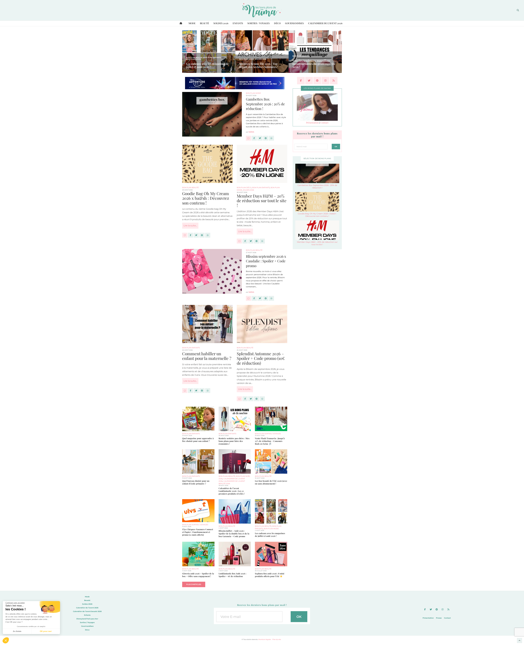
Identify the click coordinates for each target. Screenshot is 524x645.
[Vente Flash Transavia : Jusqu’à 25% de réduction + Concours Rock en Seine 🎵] (271, 419)
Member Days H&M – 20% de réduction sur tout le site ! (261, 200)
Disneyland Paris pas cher (87, 619)
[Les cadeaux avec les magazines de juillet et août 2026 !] (271, 511)
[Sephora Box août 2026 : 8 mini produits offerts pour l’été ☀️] (271, 554)
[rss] (333, 80)
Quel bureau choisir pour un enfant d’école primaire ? (195, 482)
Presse (439, 618)
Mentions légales (264, 639)
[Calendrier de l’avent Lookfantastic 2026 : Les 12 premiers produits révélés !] (235, 461)
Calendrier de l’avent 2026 (325, 23)
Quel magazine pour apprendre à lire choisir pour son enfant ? (198, 439)
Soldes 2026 (220, 23)
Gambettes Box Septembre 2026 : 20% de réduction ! (265, 104)
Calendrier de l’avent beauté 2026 (87, 611)
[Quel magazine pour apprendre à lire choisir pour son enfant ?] (198, 419)
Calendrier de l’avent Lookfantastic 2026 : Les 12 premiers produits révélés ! (232, 491)
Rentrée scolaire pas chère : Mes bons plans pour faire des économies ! (234, 441)
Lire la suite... (190, 225)
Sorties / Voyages (258, 23)
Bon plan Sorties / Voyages (268, 434)
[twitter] (309, 80)
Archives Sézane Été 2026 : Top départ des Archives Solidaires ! (258, 65)
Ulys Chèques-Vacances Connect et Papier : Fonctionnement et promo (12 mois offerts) (197, 532)
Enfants (238, 23)
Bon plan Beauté (194, 57)
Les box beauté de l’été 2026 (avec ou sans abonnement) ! (271, 482)
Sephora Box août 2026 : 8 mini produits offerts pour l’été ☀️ (269, 575)
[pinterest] (317, 80)
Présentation (312, 122)
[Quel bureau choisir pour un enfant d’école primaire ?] (198, 461)
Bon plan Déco (244, 187)
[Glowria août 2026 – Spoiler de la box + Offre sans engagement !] (198, 554)
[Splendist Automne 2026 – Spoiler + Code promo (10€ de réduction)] (262, 324)
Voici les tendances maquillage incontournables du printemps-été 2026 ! (313, 64)
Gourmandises (294, 23)
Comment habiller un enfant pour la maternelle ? (206, 356)
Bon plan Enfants (212, 57)
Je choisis (17, 631)
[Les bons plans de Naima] (262, 10)
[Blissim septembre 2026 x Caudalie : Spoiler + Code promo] (248, 298)
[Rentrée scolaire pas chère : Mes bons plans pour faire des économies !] (235, 419)
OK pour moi (46, 631)
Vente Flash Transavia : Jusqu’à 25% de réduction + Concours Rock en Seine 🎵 (270, 441)
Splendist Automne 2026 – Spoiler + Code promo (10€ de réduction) (261, 358)
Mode (192, 23)
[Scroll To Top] (519, 640)
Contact (324, 122)
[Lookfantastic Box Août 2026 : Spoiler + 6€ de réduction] (235, 554)
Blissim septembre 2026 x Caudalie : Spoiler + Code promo (266, 261)
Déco (277, 23)
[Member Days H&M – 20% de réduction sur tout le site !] (262, 164)
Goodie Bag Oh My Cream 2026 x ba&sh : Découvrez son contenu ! (205, 198)
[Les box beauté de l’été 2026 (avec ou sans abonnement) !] (271, 461)
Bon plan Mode (193, 59)
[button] (5, 640)
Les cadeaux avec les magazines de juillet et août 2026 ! (207, 65)
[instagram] (325, 80)
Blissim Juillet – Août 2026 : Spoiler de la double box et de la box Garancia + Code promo (234, 533)
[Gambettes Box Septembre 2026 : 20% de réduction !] (248, 138)
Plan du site (276, 639)
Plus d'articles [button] (193, 584)
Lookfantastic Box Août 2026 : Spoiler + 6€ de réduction (232, 575)
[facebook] (301, 80)
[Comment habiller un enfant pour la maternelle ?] (207, 324)
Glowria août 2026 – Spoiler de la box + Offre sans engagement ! (198, 575)
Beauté (204, 23)
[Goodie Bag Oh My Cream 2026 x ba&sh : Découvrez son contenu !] (207, 164)
